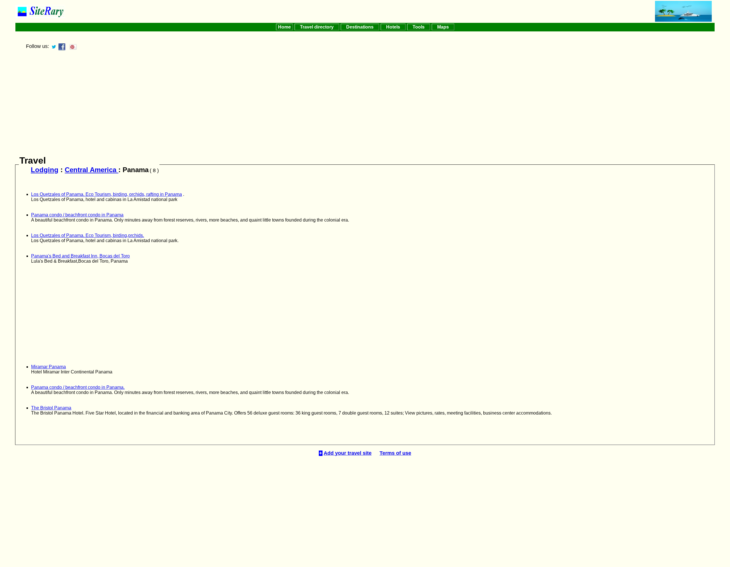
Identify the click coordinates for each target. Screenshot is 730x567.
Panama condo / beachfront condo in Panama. (78, 387)
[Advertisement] (365, 105)
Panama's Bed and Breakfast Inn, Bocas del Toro (80, 256)
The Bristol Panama (51, 407)
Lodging (44, 170)
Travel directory (317, 27)
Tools (418, 27)
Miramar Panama (48, 366)
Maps (443, 27)
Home (284, 27)
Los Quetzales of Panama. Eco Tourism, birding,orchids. (87, 235)
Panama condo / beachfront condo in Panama (77, 214)
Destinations (360, 27)
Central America (91, 170)
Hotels (393, 27)
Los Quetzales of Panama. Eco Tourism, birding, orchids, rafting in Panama (106, 194)
